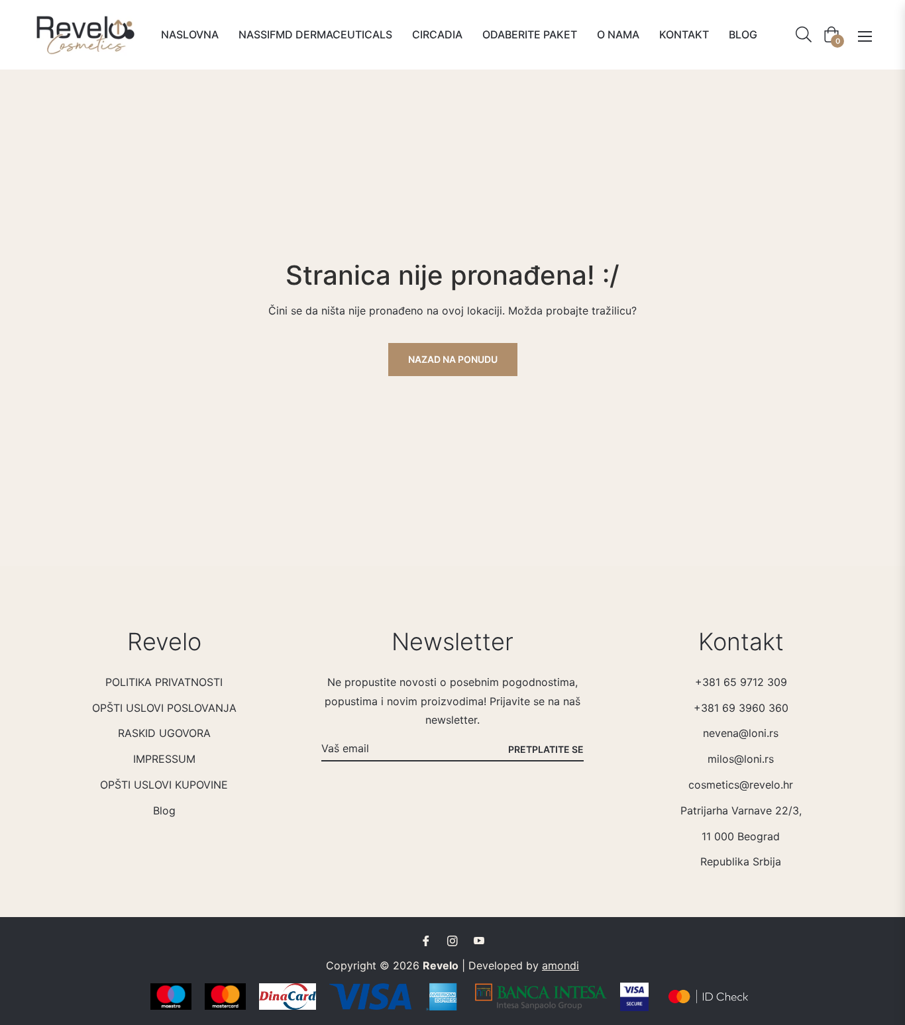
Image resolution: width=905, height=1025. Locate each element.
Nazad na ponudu (453, 359)
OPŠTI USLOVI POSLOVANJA (164, 707)
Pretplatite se (546, 749)
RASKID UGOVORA (164, 733)
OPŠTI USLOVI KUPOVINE (164, 784)
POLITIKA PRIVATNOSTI (164, 682)
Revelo (440, 965)
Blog (164, 810)
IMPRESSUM (164, 758)
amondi (560, 965)
